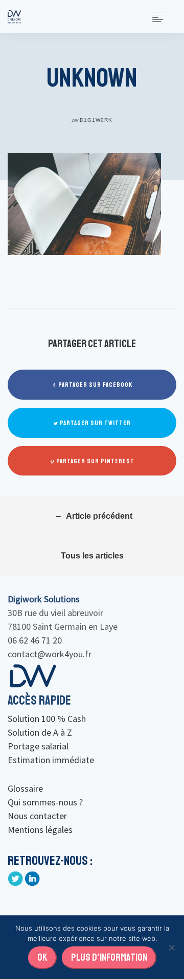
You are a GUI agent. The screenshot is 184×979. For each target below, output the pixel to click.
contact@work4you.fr (49, 654)
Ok (42, 957)
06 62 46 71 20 (35, 640)
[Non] (171, 947)
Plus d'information (109, 957)
